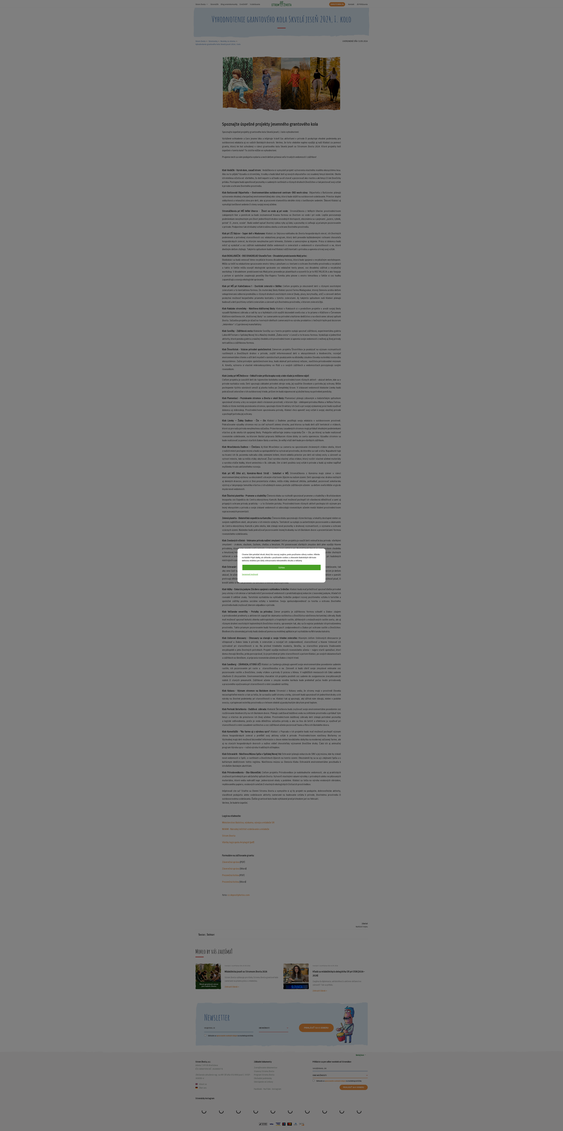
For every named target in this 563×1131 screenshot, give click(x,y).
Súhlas (281, 567)
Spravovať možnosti (250, 574)
